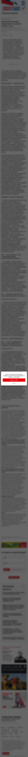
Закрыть (14, 383)
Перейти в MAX (14, 380)
